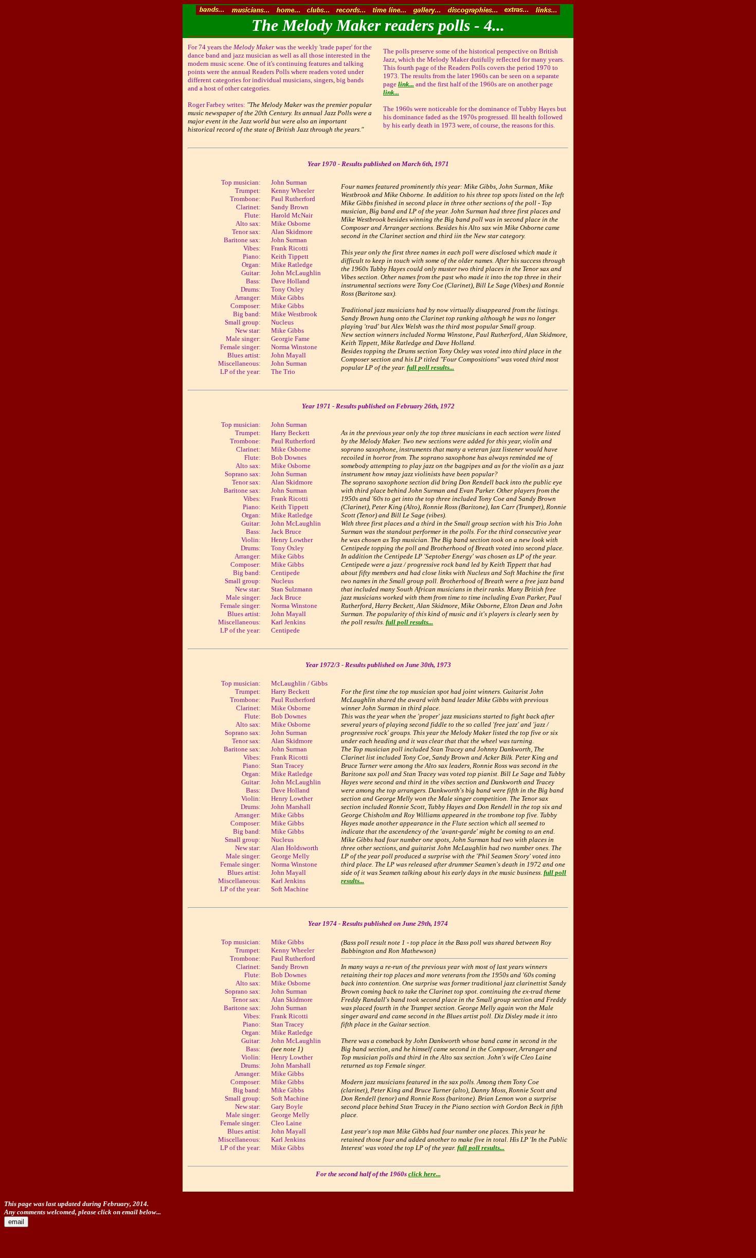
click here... (424, 1174)
